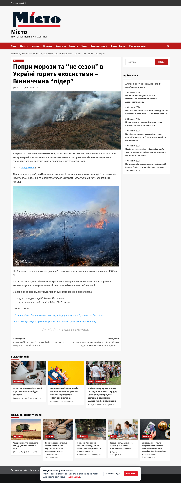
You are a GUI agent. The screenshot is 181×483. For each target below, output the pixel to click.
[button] (168, 46)
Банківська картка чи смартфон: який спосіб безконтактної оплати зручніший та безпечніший (145, 137)
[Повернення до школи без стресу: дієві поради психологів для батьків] (123, 429)
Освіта (113, 436)
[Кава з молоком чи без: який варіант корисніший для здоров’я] (28, 373)
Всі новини (18, 436)
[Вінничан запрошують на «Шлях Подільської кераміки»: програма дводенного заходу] (58, 429)
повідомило (27, 167)
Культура (47, 46)
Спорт (84, 46)
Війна (91, 381)
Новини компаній (98, 46)
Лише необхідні (113, 473)
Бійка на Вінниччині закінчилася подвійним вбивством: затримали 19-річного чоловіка (146, 112)
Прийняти (130, 473)
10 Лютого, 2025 (32, 88)
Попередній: (38, 342)
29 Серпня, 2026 (68, 401)
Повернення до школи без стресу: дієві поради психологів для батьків (144, 124)
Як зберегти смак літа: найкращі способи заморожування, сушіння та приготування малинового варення (145, 152)
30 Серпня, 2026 (35, 398)
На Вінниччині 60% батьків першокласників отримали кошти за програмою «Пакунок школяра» (64, 393)
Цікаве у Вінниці (118, 46)
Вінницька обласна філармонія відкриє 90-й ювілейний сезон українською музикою (146, 165)
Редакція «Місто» (21, 398)
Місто (19, 32)
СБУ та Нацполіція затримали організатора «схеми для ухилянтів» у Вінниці (55, 321)
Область (24, 46)
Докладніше (74, 477)
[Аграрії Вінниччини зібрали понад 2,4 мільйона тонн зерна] (26, 429)
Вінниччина (18, 61)
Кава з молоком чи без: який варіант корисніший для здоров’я (27, 391)
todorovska (19, 88)
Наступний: (96, 342)
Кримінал (35, 46)
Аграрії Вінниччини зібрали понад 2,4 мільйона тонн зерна (143, 85)
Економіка (61, 46)
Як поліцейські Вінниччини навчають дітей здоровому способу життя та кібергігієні (58, 315)
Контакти (34, 470)
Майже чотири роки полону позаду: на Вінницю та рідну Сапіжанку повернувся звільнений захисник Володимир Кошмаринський (102, 395)
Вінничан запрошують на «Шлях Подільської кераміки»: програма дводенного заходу (141, 98)
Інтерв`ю (73, 46)
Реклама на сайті (18, 3)
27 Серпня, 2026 (110, 405)
